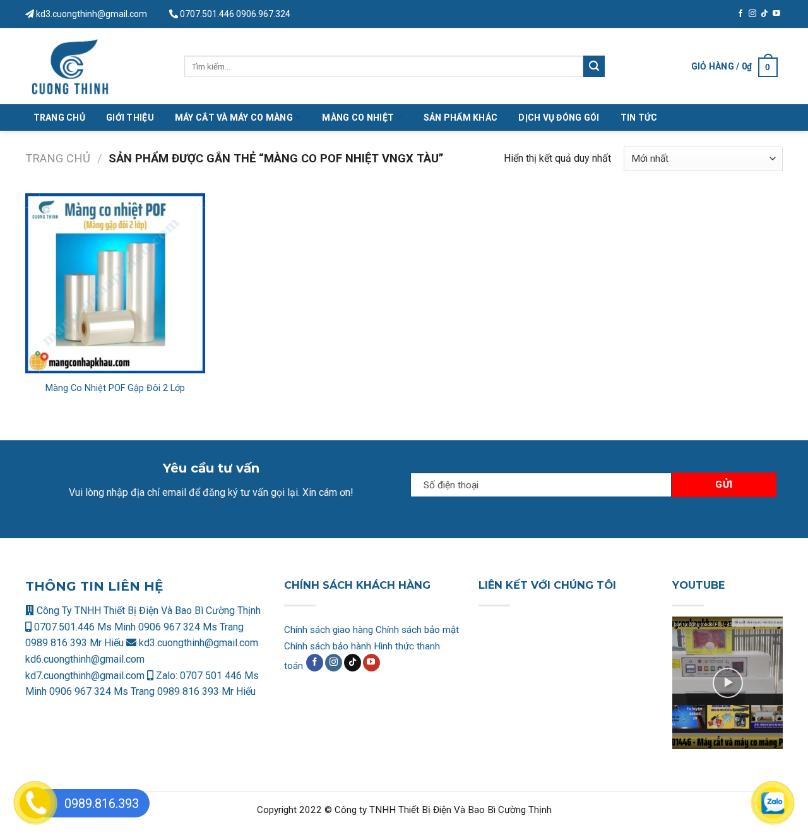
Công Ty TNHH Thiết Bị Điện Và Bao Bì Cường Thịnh (147, 611)
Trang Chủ (59, 117)
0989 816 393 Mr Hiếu (74, 643)
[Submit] (594, 66)
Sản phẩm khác (461, 117)
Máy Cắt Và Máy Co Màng (234, 117)
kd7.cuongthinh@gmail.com (85, 676)
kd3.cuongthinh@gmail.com (90, 14)
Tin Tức (639, 117)
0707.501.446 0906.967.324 (235, 14)
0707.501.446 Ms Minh (85, 627)
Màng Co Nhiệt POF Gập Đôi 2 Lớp (115, 388)
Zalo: (166, 676)
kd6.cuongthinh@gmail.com (85, 659)
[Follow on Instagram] (752, 13)
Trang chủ (57, 158)
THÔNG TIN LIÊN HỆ (94, 586)
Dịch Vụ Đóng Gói (558, 117)
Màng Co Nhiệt (358, 117)
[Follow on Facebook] (740, 13)
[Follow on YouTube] (776, 13)
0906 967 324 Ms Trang (191, 627)
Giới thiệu (130, 117)
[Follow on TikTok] (764, 13)
